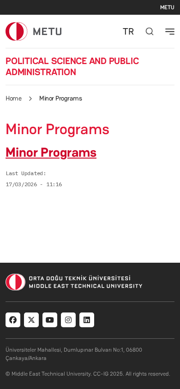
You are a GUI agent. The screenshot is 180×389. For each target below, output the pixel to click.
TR (128, 31)
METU (167, 7)
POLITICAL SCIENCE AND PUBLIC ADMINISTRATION (72, 66)
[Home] (33, 31)
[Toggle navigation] (169, 31)
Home (13, 98)
